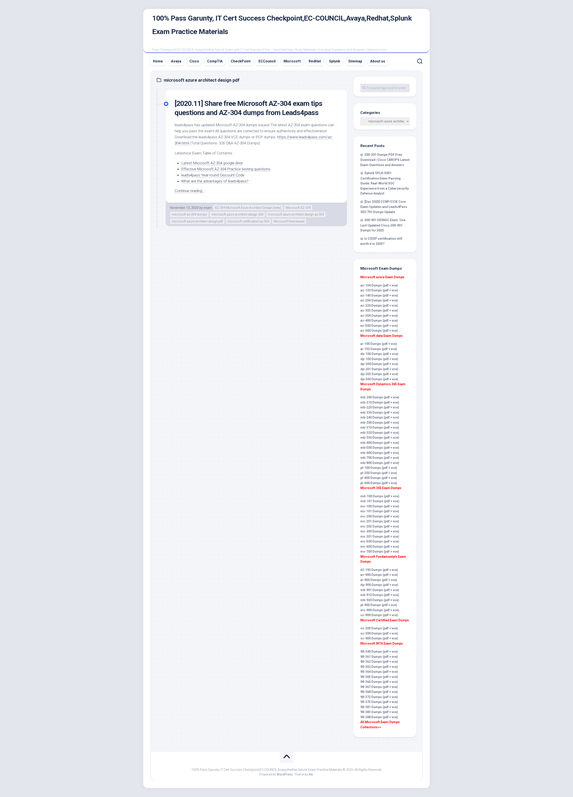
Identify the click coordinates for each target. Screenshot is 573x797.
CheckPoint (240, 61)
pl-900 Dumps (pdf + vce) (378, 605)
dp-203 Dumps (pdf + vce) (379, 374)
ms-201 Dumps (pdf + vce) (379, 521)
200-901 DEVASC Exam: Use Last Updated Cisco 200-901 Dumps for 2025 (382, 225)
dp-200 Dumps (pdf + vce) (379, 364)
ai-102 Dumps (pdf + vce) (378, 349)
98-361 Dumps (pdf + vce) (379, 656)
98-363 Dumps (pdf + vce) (379, 667)
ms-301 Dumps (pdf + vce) (379, 536)
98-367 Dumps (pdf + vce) (379, 687)
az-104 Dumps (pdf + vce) (379, 285)
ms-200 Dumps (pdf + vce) (379, 516)
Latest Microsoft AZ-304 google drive (212, 163)
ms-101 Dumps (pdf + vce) (379, 511)
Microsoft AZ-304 (298, 207)
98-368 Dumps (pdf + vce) (379, 692)
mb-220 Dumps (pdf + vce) (379, 407)
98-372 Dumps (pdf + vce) (379, 697)
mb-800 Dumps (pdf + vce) (379, 463)
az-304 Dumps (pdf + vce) (379, 315)
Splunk (334, 61)
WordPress (285, 774)
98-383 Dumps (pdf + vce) (379, 712)
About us (377, 61)
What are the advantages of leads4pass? (214, 181)
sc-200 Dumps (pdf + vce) (379, 628)
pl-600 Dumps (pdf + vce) (378, 483)
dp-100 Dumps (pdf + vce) (379, 359)
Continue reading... (190, 190)
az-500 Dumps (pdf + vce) (379, 325)
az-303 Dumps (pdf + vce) (379, 310)
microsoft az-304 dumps (189, 214)
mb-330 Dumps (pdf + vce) (379, 437)
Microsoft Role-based (289, 221)
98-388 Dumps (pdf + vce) (379, 717)
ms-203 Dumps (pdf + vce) (379, 526)
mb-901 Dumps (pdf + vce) (379, 590)
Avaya (176, 61)
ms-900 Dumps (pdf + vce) (379, 610)
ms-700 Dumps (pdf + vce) (379, 551)
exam (208, 208)
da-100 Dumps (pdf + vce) (379, 354)
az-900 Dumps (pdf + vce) (379, 575)
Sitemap (355, 61)
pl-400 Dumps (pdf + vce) (378, 478)
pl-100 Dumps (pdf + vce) (378, 468)
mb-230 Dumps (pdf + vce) (379, 412)
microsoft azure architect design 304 (237, 214)
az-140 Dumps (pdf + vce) (379, 295)
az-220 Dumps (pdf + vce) (379, 305)
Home (158, 61)
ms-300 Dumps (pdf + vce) (379, 531)
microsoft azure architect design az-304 (296, 214)
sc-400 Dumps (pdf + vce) (379, 638)
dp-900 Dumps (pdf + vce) (379, 585)
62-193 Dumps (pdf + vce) (379, 570)
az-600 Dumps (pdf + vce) (379, 330)
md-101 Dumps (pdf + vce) (379, 501)
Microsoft (292, 61)
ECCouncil (267, 61)
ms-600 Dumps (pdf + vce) (379, 546)
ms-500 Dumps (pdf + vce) (379, 541)
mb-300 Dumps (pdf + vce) (379, 422)
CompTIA (215, 61)
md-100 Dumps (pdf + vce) (379, 496)
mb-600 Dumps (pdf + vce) (379, 453)
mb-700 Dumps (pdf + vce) (379, 457)
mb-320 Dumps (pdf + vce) (379, 432)
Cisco (194, 61)
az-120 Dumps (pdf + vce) (379, 290)
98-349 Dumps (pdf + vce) (379, 651)
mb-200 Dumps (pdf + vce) (379, 397)
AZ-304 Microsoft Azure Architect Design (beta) (248, 207)
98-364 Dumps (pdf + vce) (379, 671)
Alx (311, 774)
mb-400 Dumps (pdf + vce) (379, 442)
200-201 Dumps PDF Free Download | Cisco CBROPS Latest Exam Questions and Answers (385, 160)
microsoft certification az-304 (248, 221)
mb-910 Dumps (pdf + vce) (379, 595)
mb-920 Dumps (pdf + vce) (379, 600)
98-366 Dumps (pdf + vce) (379, 682)
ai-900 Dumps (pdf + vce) (378, 580)
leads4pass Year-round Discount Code (212, 175)
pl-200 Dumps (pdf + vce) (378, 473)
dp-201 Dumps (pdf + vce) (379, 369)
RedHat (315, 61)
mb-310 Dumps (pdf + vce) (379, 427)
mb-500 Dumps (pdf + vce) (379, 447)
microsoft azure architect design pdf (197, 221)
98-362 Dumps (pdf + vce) (379, 661)
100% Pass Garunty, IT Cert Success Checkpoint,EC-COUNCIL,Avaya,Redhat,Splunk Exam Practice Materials (282, 25)
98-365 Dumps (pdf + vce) (379, 677)
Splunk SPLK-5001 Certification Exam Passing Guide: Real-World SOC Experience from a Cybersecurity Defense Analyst (384, 183)
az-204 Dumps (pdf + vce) (379, 300)
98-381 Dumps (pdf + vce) (379, 707)
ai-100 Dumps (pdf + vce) (378, 344)
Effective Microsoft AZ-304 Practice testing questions (225, 169)
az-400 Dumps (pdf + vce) (379, 320)
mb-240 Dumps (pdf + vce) (379, 417)
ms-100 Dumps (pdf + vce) (379, 506)
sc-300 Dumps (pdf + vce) (379, 633)
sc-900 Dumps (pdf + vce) (379, 615)
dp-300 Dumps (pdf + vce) (379, 379)
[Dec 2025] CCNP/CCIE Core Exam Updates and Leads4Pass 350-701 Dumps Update (383, 207)
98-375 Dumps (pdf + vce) (379, 702)
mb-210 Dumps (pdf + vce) (379, 402)
